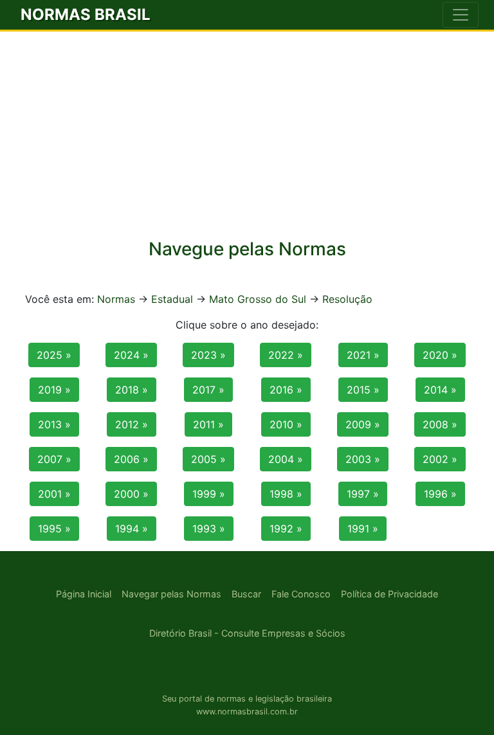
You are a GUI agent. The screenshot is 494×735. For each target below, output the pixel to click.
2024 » (131, 355)
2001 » (54, 493)
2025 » (54, 355)
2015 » (363, 389)
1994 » (131, 528)
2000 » (131, 493)
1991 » (362, 528)
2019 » (54, 389)
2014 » (440, 389)
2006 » (131, 459)
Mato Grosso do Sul (257, 299)
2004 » (285, 459)
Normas (116, 299)
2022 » (285, 355)
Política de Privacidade (389, 593)
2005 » (208, 459)
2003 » (362, 459)
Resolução (347, 299)
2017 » (208, 389)
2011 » (208, 424)
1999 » (208, 493)
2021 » (363, 355)
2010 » (286, 424)
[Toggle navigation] (461, 15)
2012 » (131, 424)
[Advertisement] (247, 128)
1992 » (286, 528)
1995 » (54, 528)
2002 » (440, 459)
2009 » (362, 424)
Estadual (172, 299)
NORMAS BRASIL (86, 14)
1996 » (440, 493)
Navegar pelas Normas (171, 593)
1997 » (363, 493)
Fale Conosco (301, 593)
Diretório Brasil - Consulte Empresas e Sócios (247, 633)
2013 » (54, 424)
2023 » (208, 355)
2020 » (440, 355)
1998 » (286, 493)
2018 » (131, 389)
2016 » (286, 389)
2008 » (440, 424)
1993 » (208, 528)
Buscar (246, 593)
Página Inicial (83, 593)
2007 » (54, 459)
